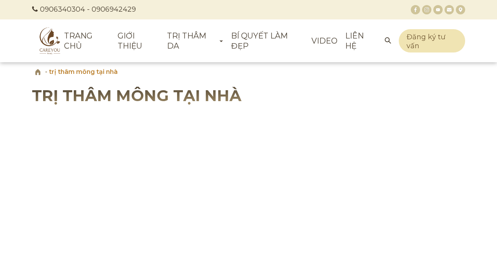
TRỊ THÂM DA (186, 41)
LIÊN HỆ (354, 41)
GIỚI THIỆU (130, 41)
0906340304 (62, 9)
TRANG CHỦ (78, 41)
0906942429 (114, 9)
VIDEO (324, 41)
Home (37, 72)
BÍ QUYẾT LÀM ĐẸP (259, 41)
